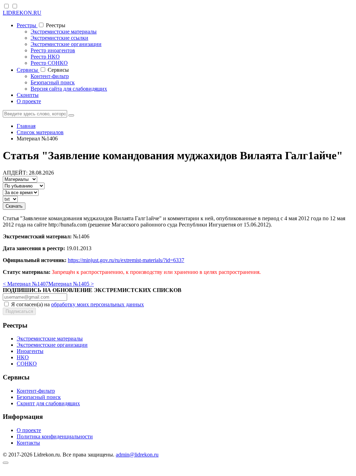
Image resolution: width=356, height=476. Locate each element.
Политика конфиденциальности (55, 436)
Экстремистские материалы (64, 31)
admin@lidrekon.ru (137, 455)
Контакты (28, 443)
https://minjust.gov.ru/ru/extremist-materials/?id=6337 (126, 260)
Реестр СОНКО (49, 63)
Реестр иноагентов (53, 50)
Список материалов (40, 132)
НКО (23, 357)
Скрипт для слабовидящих (48, 403)
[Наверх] (5, 463)
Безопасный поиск (53, 82)
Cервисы (28, 70)
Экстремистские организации (66, 44)
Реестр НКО (45, 57)
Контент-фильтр (50, 76)
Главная (26, 126)
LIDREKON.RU (22, 13)
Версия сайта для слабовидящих (69, 89)
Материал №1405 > (71, 284)
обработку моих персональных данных (97, 304)
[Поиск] (71, 115)
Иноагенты (30, 351)
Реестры (27, 25)
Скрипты (28, 95)
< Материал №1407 (25, 284)
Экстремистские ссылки (59, 38)
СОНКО (27, 364)
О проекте (29, 101)
